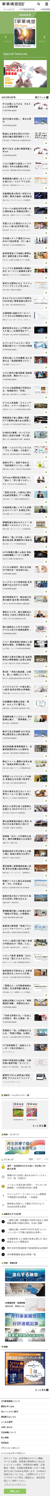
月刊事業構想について (10, 1401)
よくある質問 (6, 1422)
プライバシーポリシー (10, 1448)
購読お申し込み (7, 1406)
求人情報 (5, 1437)
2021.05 (8, 41)
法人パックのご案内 (9, 1411)
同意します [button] (15, 1491)
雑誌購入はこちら (8, 1417)
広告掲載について (8, 1432)
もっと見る (38, 1126)
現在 (31, 1159)
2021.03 (42, 41)
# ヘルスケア (9, 9)
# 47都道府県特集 (27, 9)
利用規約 (5, 1443)
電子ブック (40, 97)
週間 (38, 1159)
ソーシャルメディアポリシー (13, 1453)
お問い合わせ (6, 1427)
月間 (46, 1159)
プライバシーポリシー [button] (15, 1484)
